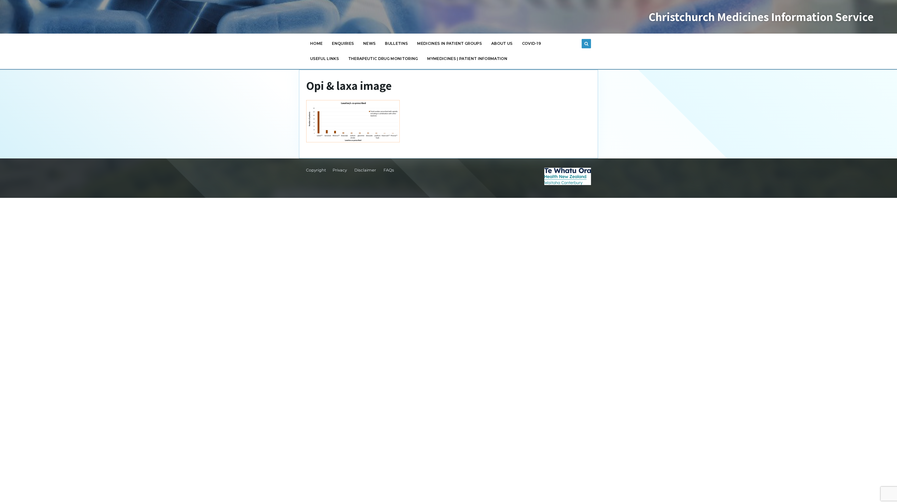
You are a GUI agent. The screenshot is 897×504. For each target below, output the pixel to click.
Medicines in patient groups (449, 43)
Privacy (340, 170)
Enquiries (343, 43)
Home (316, 43)
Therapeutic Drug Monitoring (383, 58)
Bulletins (396, 43)
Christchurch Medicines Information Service (761, 16)
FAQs (389, 170)
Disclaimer (365, 170)
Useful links (324, 58)
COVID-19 (531, 43)
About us (502, 43)
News (369, 43)
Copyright (316, 170)
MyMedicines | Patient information (467, 58)
